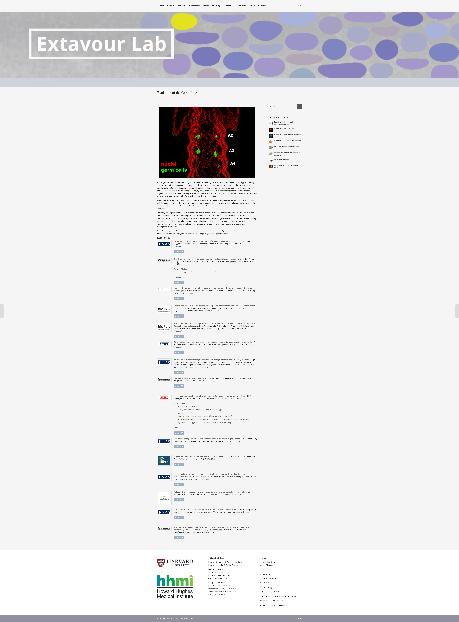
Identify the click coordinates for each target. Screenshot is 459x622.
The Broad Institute (267, 578)
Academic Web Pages (186, 618)
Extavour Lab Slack (267, 562)
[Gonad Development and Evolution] (2, 311)
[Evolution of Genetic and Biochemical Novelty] (457, 311)
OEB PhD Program (267, 583)
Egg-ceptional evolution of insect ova (192, 413)
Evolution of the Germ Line (177, 93)
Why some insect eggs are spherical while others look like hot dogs (204, 422)
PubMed (178, 246)
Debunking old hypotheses (187, 406)
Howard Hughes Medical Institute (273, 605)
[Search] (300, 6)
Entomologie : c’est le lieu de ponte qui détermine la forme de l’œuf (204, 416)
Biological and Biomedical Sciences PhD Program (279, 596)
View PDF (179, 251)
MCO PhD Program (267, 587)
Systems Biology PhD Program (272, 592)
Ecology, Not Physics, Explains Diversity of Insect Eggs (199, 409)
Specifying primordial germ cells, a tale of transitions (198, 272)
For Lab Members (266, 565)
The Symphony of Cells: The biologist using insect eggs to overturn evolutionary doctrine (213, 419)
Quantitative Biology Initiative (271, 601)
